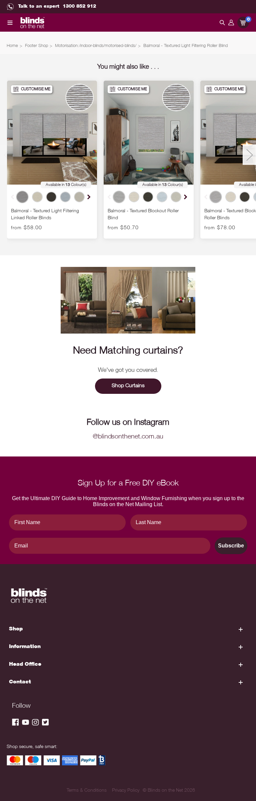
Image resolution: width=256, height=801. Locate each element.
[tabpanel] (52, 160)
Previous (6, 155)
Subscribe (231, 545)
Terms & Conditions (87, 790)
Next (88, 196)
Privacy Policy (125, 790)
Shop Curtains (128, 386)
